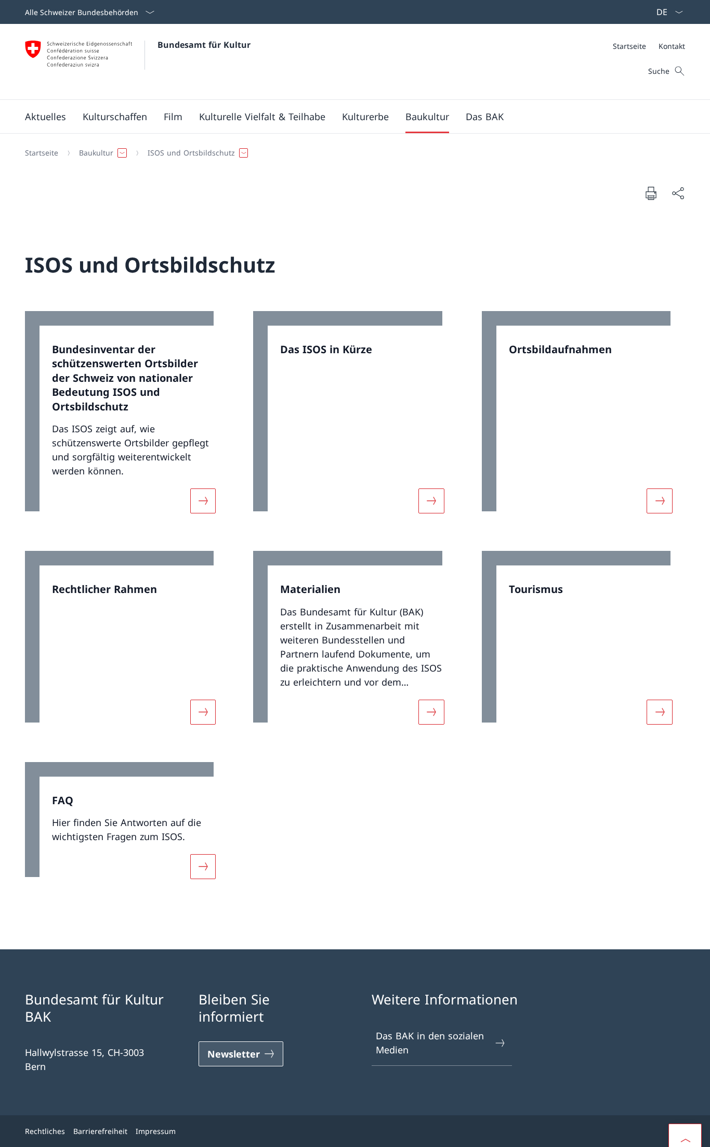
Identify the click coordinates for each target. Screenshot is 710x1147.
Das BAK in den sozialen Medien (430, 1042)
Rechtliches (45, 1131)
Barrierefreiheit (100, 1131)
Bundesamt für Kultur (204, 44)
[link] (126, 418)
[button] (45, 116)
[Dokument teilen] (677, 193)
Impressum (156, 1131)
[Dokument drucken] (650, 193)
